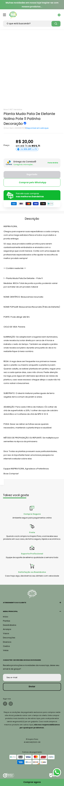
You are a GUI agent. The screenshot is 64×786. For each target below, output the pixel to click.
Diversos (7, 642)
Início (5, 616)
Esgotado (32, 174)
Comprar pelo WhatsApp (32, 182)
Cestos (6, 646)
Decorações (9, 637)
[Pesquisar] (55, 23)
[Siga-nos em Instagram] (11, 704)
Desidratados (9, 625)
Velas (5, 650)
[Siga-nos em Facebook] (5, 704)
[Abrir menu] (4, 15)
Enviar (32, 686)
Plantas (6, 620)
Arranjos (7, 629)
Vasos (6, 633)
